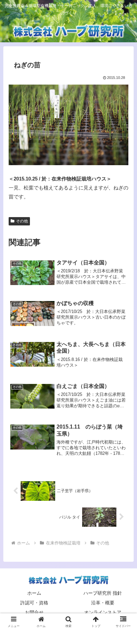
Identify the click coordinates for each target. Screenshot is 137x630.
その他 (22, 221)
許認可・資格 (34, 602)
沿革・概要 (102, 602)
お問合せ (34, 612)
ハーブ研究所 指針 (102, 593)
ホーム (34, 593)
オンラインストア (102, 612)
